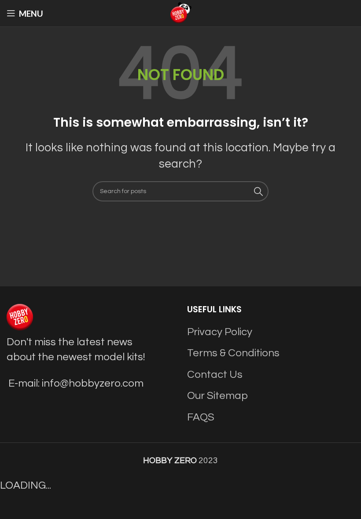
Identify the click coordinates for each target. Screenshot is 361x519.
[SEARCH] (258, 191)
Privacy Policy (219, 331)
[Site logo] (180, 12)
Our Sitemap (217, 395)
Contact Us (215, 374)
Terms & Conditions (233, 352)
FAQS (200, 417)
